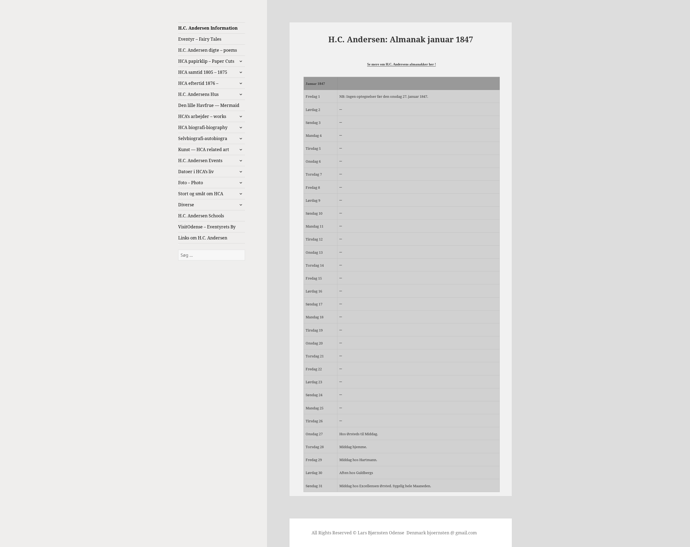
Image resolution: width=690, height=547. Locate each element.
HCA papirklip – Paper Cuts (206, 61)
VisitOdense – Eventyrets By (207, 227)
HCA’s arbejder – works (202, 116)
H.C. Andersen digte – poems (207, 50)
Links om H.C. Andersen (202, 238)
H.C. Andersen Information (208, 28)
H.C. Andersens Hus (198, 94)
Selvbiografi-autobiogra (202, 138)
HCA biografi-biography (202, 127)
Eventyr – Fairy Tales (199, 39)
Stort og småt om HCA (200, 194)
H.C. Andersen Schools (201, 216)
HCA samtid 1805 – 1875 (202, 72)
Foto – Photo (190, 183)
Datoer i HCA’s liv (196, 172)
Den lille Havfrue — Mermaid (208, 105)
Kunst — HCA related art (203, 149)
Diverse (186, 205)
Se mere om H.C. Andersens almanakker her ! (401, 64)
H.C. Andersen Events (200, 160)
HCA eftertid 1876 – (198, 83)
